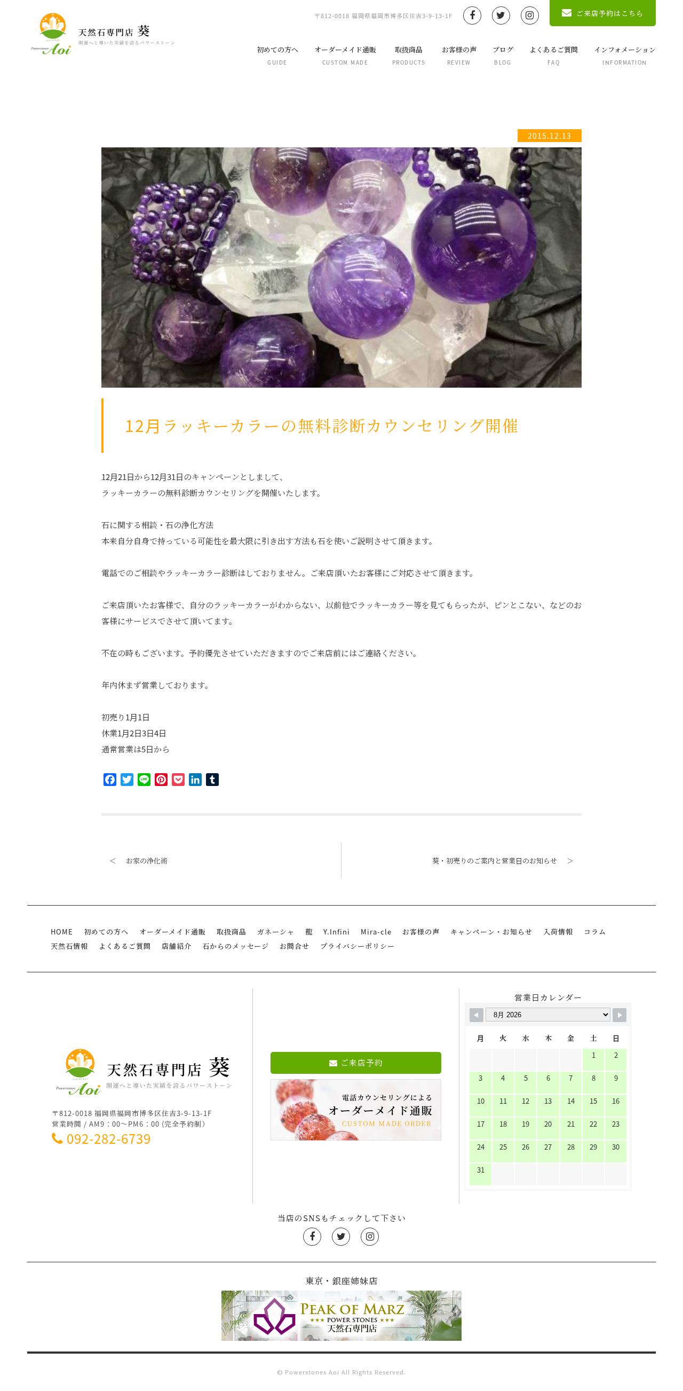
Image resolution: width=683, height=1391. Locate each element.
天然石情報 (69, 946)
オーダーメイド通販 (345, 55)
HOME (62, 931)
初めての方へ (277, 55)
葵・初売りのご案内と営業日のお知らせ (503, 860)
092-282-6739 (109, 1138)
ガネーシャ (276, 931)
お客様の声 (459, 55)
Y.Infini (336, 931)
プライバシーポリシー (357, 946)
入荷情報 (558, 931)
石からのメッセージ (235, 946)
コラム (595, 931)
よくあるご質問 (553, 55)
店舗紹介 (177, 946)
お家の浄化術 (138, 860)
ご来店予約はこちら (610, 13)
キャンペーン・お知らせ (491, 931)
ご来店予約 (361, 1062)
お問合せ (294, 946)
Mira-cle (376, 931)
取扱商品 (409, 55)
